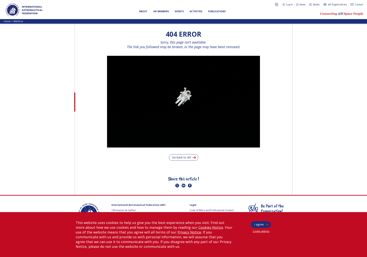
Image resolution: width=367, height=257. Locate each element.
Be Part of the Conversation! (272, 208)
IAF (24, 9)
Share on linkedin (183, 185)
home (7, 21)
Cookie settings (261, 231)
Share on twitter (177, 185)
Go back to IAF (181, 157)
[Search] (276, 4)
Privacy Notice (189, 232)
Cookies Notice (210, 227)
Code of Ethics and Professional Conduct (212, 210)
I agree (259, 224)
